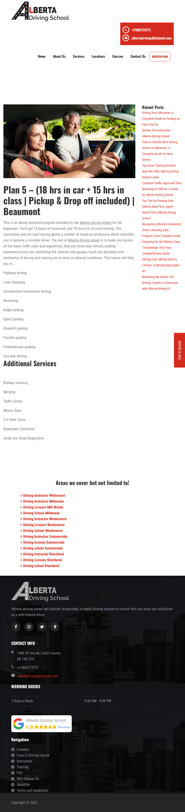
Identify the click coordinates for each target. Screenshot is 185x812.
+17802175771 (141, 29)
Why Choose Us (28, 779)
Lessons (23, 749)
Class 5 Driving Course (33, 755)
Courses (117, 56)
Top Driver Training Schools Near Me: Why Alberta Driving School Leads (160, 171)
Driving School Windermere (42, 531)
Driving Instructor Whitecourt (43, 495)
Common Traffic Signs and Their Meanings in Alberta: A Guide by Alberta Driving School (162, 189)
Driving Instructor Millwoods (43, 501)
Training (22, 767)
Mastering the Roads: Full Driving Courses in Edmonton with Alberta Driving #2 (160, 282)
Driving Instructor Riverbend (43, 554)
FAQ (20, 773)
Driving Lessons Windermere (43, 525)
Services (78, 56)
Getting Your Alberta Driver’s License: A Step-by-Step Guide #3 (160, 265)
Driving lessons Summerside (43, 542)
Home (42, 56)
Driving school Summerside (42, 548)
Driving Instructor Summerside (44, 536)
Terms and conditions (32, 790)
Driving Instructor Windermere (44, 519)
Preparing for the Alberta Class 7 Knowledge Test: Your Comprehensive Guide (161, 247)
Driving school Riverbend (40, 566)
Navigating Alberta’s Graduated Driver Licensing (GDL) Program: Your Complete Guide (161, 230)
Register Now (160, 56)
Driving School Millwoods (41, 513)
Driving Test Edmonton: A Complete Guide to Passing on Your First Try (161, 118)
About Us (59, 56)
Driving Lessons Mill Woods (42, 507)
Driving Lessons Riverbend (42, 560)
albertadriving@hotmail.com (151, 37)
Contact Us (138, 56)
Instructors (24, 761)
